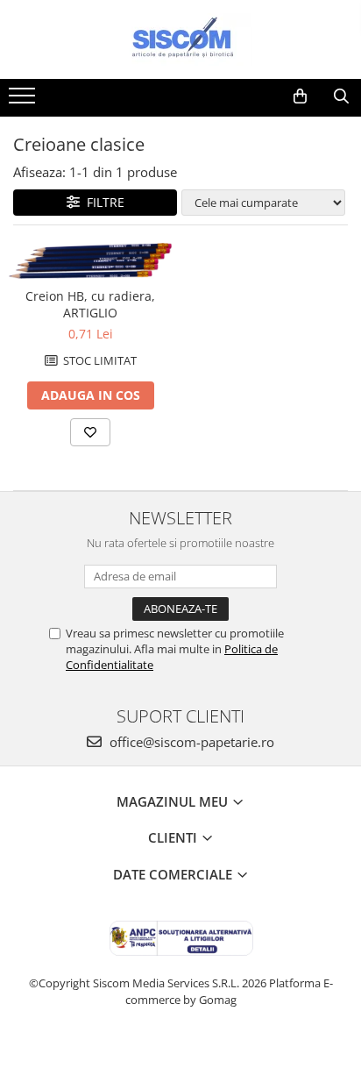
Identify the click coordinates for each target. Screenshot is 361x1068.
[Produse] (24, 101)
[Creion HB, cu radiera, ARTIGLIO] (90, 261)
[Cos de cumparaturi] (300, 96)
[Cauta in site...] (341, 96)
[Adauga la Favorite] (90, 432)
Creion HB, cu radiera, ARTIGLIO (90, 304)
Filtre (102, 202)
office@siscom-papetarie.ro (190, 742)
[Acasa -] (180, 39)
